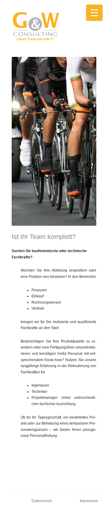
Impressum (89, 501)
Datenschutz (42, 501)
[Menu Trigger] (94, 12)
